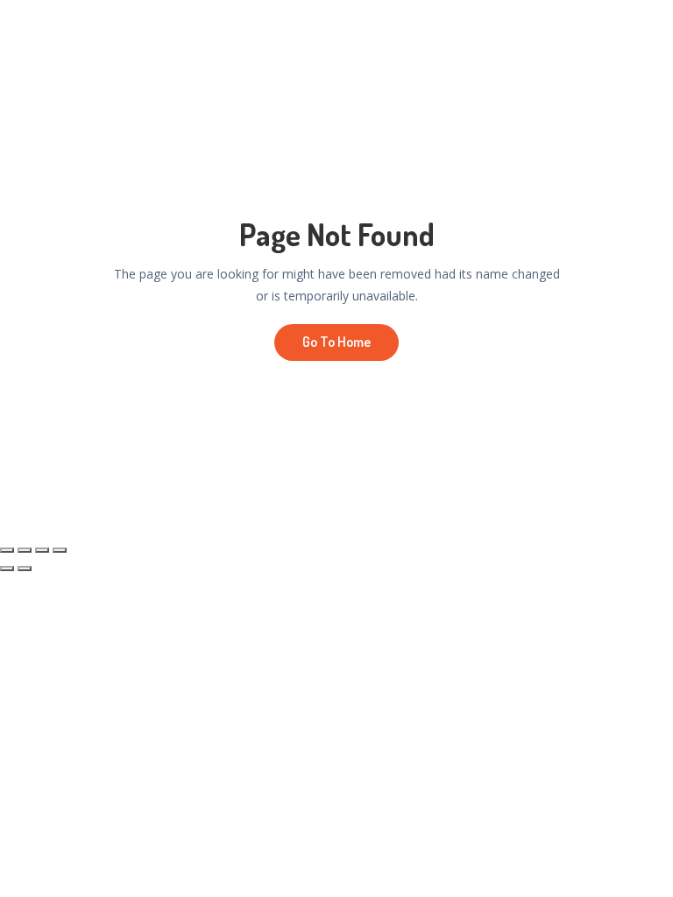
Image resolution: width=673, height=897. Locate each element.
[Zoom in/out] (7, 550)
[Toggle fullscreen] (25, 550)
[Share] (42, 550)
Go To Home (336, 341)
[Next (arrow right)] (25, 568)
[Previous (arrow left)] (7, 568)
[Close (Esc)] (60, 550)
